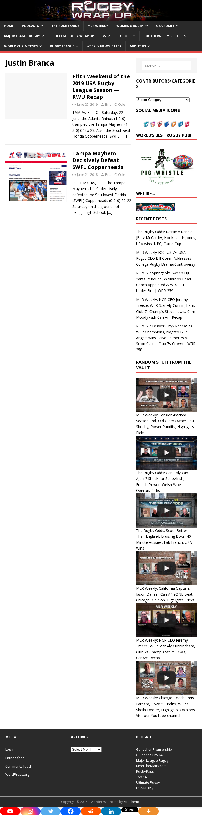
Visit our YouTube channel (158, 715)
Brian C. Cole (115, 104)
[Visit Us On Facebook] (166, 124)
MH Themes (132, 801)
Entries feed (15, 757)
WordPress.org (17, 774)
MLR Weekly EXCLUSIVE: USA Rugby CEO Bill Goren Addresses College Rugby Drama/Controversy (165, 258)
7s (104, 36)
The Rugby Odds (65, 25)
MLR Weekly (98, 25)
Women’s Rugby (130, 25)
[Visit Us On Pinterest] (187, 124)
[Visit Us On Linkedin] (180, 124)
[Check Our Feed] (173, 124)
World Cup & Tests (21, 46)
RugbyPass (145, 771)
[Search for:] (166, 65)
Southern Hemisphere (163, 36)
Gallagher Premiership (154, 749)
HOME (9, 25)
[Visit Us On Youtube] (159, 124)
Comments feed (18, 766)
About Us (138, 46)
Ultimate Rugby (148, 782)
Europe (124, 36)
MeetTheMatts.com (151, 765)
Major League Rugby (22, 36)
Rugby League (62, 46)
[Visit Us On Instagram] (152, 124)
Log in (9, 749)
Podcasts (30, 25)
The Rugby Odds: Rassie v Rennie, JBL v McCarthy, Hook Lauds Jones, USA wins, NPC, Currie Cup (166, 237)
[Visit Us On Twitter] (146, 124)
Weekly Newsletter (104, 46)
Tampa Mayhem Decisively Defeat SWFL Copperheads (97, 160)
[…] (124, 136)
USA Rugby (165, 25)
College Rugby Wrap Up (73, 36)
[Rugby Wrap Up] (101, 17)
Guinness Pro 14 (149, 755)
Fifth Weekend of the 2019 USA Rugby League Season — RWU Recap (101, 86)
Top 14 (141, 776)
